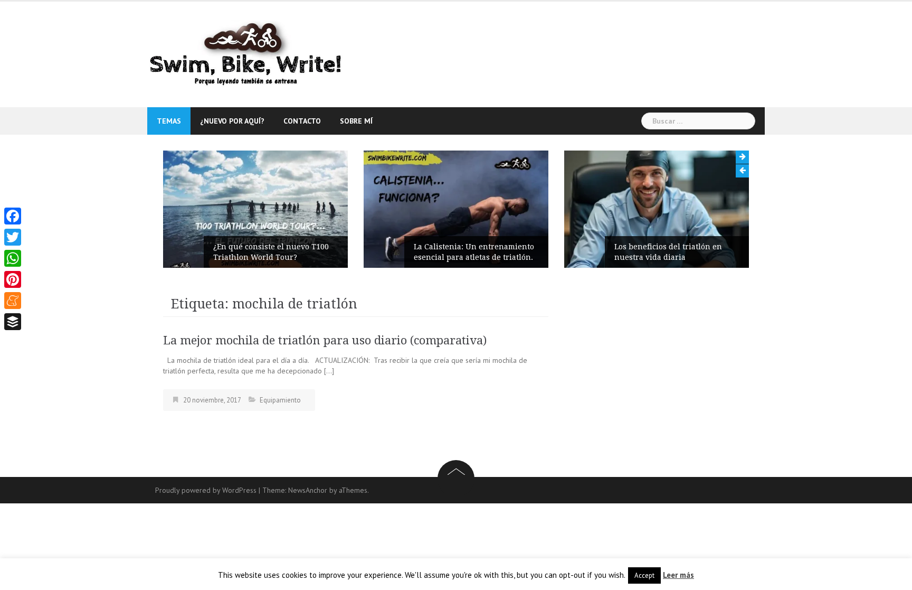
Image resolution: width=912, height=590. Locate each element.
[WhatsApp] (12, 258)
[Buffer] (12, 321)
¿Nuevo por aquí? (232, 121)
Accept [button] (644, 575)
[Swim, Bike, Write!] (246, 54)
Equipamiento (280, 400)
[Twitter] (12, 237)
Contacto (302, 121)
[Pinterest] (12, 279)
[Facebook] (12, 216)
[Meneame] (12, 300)
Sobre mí (356, 121)
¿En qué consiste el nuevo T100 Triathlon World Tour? (271, 251)
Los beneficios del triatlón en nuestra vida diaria (668, 251)
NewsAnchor (307, 490)
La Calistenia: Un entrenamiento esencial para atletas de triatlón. (474, 251)
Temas (169, 121)
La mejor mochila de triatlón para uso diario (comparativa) (325, 340)
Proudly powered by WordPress (205, 490)
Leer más (678, 575)
